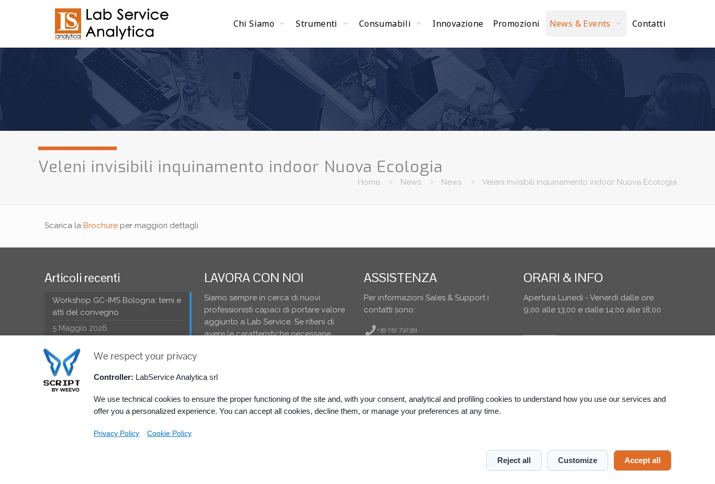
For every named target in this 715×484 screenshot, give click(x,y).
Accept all (642, 460)
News (410, 182)
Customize (577, 460)
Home (369, 182)
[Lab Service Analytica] (113, 23)
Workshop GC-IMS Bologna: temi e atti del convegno (116, 306)
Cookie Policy (169, 433)
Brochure (100, 225)
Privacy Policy (116, 433)
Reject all (514, 460)
